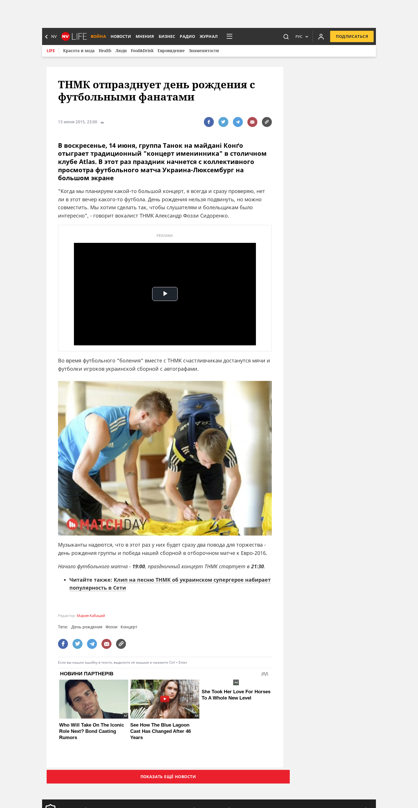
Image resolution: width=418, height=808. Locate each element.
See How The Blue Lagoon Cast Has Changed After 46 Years (160, 731)
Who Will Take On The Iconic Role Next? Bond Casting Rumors (91, 731)
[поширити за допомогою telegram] (238, 122)
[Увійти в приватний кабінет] (321, 36)
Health (105, 50)
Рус (298, 36)
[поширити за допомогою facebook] (209, 122)
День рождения (86, 626)
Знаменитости (204, 50)
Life (51, 50)
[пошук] (286, 36)
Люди (121, 50)
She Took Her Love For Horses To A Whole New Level (236, 695)
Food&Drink (142, 50)
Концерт (129, 626)
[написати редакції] (252, 122)
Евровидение (171, 50)
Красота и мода (79, 50)
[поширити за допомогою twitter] (223, 122)
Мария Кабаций (91, 615)
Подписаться (352, 36)
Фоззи (111, 626)
